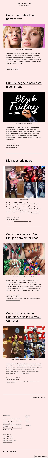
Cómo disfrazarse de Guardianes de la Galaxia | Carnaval (23, 317)
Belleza (15, 298)
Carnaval (16, 381)
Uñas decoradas (30, 298)
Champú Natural (7, 434)
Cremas (27, 417)
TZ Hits (24, 298)
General (17, 69)
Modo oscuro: (38, 456)
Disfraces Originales (18, 221)
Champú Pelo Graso (8, 438)
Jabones (17, 145)
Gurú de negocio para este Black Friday (12, 421)
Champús (27, 415)
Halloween (25, 221)
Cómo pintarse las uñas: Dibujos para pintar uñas (12, 425)
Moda (15, 147)
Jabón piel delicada (7, 442)
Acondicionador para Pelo (9, 440)
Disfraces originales (19, 160)
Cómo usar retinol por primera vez (11, 419)
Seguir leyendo (18, 63)
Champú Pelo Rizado (8, 436)
